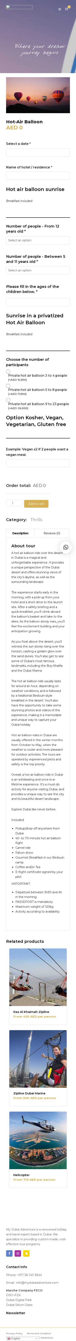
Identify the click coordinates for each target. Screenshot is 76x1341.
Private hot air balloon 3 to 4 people (37, 377)
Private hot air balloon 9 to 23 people (38, 406)
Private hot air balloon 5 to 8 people (37, 392)
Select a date (18, 144)
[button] (66, 547)
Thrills (36, 519)
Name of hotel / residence (29, 167)
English (15, 1338)
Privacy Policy (14, 1333)
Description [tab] (20, 533)
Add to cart (36, 504)
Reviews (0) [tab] (52, 533)
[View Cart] (67, 9)
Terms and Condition (39, 1333)
